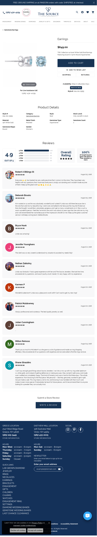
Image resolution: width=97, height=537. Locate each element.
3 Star (21, 155)
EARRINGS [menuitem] (7, 480)
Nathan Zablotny (23, 263)
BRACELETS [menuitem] (8, 483)
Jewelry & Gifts (44, 21)
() (51, 150)
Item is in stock (76, 87)
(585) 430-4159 (29, 93)
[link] (11, 12)
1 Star (21, 161)
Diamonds (32, 21)
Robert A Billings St (24, 172)
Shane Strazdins (23, 362)
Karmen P (20, 284)
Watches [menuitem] (7, 498)
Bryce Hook (21, 225)
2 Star (21, 158)
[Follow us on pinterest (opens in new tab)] (74, 430)
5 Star (21, 150)
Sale (92, 21)
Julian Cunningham (24, 322)
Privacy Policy (37, 523)
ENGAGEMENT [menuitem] (10, 486)
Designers (56, 21)
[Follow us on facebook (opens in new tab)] (80, 430)
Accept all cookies (35, 530)
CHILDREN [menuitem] (7, 492)
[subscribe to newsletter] (59, 469)
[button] (77, 12)
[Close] (93, 2)
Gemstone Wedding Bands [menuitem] (17, 510)
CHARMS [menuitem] (7, 495)
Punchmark (53, 531)
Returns (85, 75)
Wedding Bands (20, 21)
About (86, 21)
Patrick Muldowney (24, 303)
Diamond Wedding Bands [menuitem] (16, 507)
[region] (29, 61)
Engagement (7, 21)
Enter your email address (45, 464)
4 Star (21, 153)
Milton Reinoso (22, 341)
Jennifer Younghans (25, 244)
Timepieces (67, 21)
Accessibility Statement (69, 524)
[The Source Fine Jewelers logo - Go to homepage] (48, 12)
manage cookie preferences (24, 525)
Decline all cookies (18, 530)
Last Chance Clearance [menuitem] (16, 513)
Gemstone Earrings (11, 30)
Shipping (66, 75)
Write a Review (48, 405)
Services (77, 21)
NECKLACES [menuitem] (8, 477)
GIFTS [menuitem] (5, 489)
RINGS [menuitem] (5, 474)
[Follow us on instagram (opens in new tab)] (68, 430)
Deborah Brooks (23, 195)
